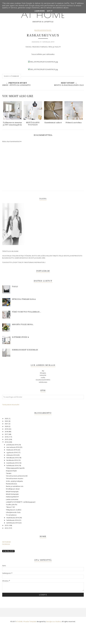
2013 (7, 525)
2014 (7, 442)
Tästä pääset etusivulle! (10, 405)
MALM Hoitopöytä (12, 494)
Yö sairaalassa (11, 515)
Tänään (8, 473)
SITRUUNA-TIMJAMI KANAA (24, 299)
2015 (7, 439)
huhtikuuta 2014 (12, 465)
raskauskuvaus (43, 30)
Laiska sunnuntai (12, 499)
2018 (7, 432)
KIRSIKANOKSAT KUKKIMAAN (25, 350)
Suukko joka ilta (11, 505)
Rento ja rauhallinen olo (14, 486)
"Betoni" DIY (10, 507)
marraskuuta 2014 (13, 447)
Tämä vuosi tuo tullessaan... (26, 312)
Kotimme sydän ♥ (20, 337)
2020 (7, 426)
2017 (7, 434)
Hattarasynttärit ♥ (12, 497)
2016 (7, 437)
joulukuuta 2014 (12, 445)
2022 (7, 421)
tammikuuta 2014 (12, 523)
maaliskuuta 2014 (12, 518)
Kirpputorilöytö (11, 471)
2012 (7, 528)
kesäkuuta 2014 (12, 460)
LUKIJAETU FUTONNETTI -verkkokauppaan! (20, 502)
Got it (49, 11)
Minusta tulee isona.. (23, 324)
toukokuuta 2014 (12, 463)
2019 (7, 429)
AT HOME (43, 14)
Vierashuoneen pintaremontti (17, 476)
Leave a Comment (11, 76)
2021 (7, 424)
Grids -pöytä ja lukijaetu (14, 481)
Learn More (39, 11)
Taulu (15, 286)
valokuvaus (43, 382)
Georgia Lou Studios (53, 621)
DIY (43, 371)
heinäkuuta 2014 (12, 458)
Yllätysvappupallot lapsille (15, 468)
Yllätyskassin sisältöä (13, 510)
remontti (43, 375)
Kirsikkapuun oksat (12, 489)
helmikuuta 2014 (12, 520)
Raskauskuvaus (11, 484)
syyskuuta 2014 (12, 452)
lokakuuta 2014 (12, 450)
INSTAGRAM (6, 542)
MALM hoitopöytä (12, 492)
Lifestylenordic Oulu (13, 512)
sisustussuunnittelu (43, 380)
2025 (7, 419)
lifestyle (43, 373)
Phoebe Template (29, 621)
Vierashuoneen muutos (14, 478)
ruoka (43, 377)
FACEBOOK (6, 544)
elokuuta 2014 (11, 455)
